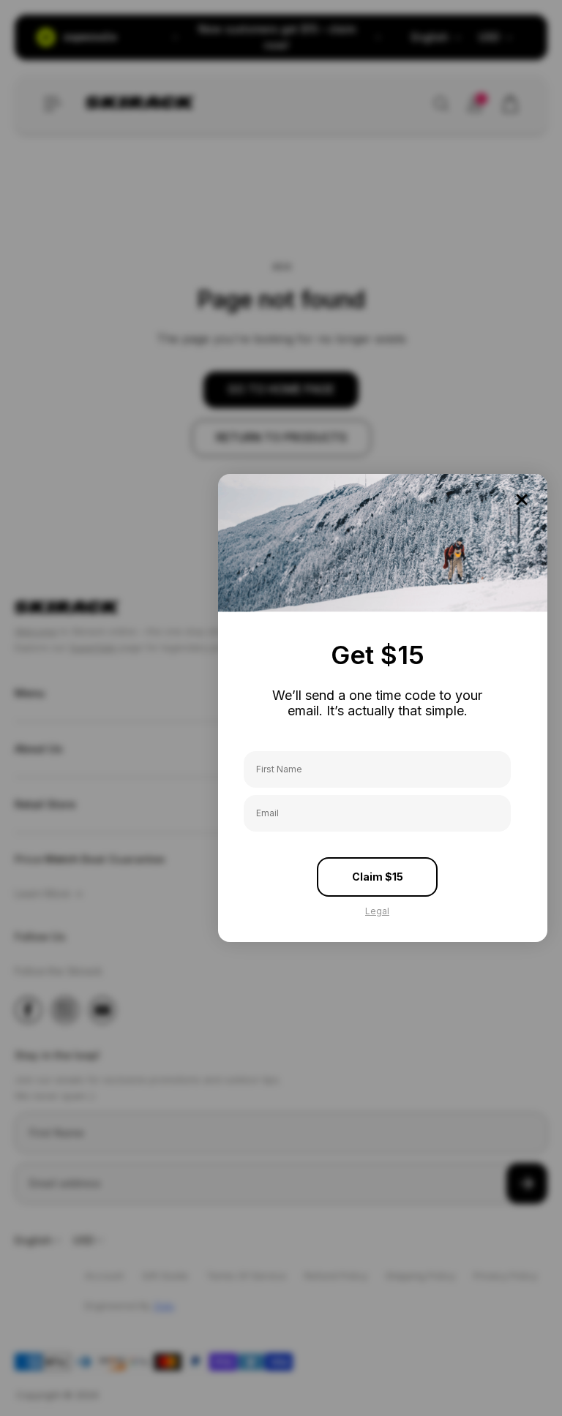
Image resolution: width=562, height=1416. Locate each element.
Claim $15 (377, 876)
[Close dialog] (522, 500)
